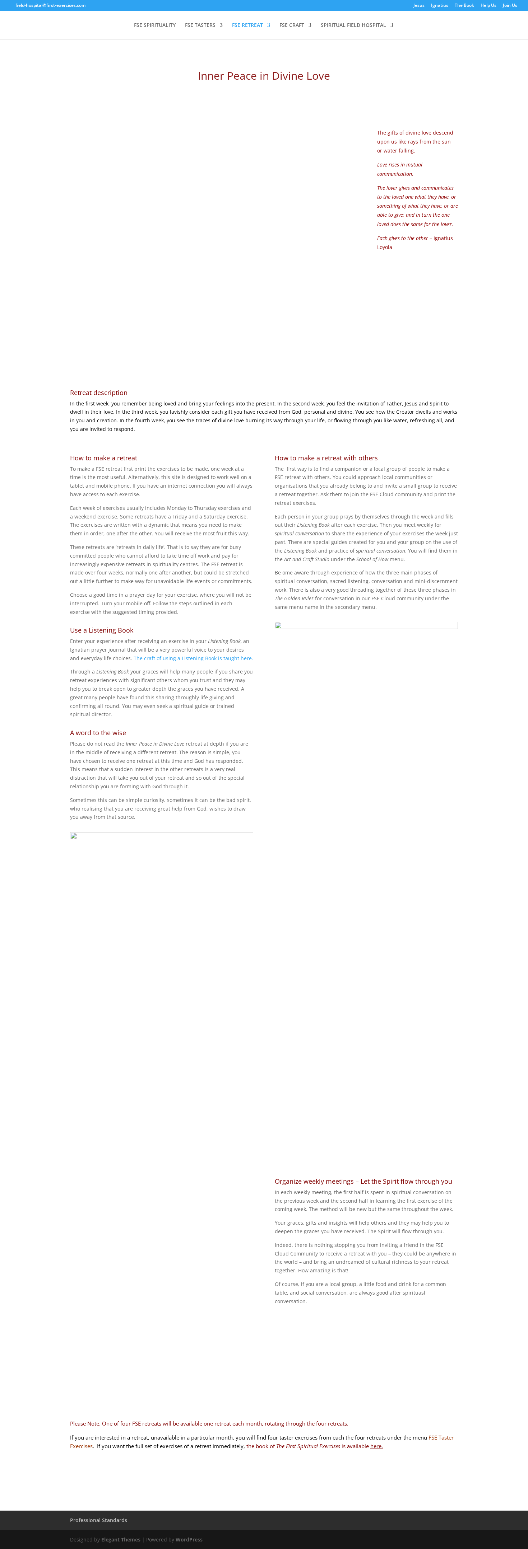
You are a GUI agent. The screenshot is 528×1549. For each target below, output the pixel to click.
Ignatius (439, 5)
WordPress (189, 1539)
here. (376, 1446)
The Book (464, 5)
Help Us (488, 5)
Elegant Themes (120, 1539)
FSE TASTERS (200, 25)
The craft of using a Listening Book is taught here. (193, 658)
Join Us (510, 5)
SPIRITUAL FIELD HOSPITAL (353, 25)
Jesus (419, 5)
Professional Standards (98, 1520)
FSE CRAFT (291, 25)
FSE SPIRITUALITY (155, 25)
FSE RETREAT (247, 25)
